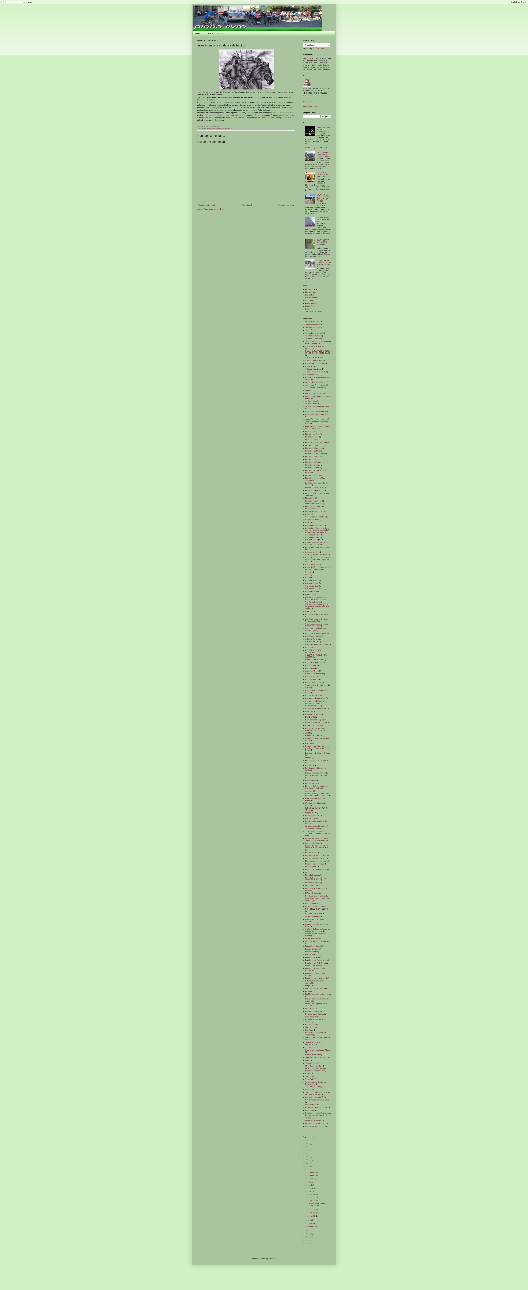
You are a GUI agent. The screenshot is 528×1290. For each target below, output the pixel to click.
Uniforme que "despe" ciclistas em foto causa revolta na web (318, 1114)
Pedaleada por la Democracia (316, 978)
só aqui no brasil (311, 1063)
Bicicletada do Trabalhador (315, 462)
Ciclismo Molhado (312, 591)
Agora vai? (309, 391)
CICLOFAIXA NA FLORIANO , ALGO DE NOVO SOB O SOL (324, 263)
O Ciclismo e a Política (313, 914)
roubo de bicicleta (312, 1017)
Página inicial (247, 205)
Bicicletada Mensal (312, 468)
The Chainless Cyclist (313, 312)
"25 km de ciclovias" (312, 322)
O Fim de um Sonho (312, 917)
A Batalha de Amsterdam (314, 358)
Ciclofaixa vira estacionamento (316, 645)
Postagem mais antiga (286, 205)
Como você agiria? (312, 706)
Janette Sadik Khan (312, 829)
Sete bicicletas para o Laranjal (316, 1058)
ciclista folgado (310, 594)
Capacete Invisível (312, 552)
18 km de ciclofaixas (312, 336)
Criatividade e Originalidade (315, 709)
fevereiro (311, 1226)
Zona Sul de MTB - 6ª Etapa (315, 1126)
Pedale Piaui (310, 306)
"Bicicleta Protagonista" (314, 327)
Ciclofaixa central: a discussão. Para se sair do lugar (316, 625)
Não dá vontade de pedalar (315, 896)
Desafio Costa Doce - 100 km (316, 723)
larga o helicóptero (312, 843)
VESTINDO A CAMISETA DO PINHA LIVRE (322, 175)
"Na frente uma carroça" (314, 333)
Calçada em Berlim (312, 520)
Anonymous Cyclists (310, 106)
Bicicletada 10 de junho (314, 448)
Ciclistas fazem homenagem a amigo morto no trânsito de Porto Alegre (317, 607)
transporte (309, 1090)
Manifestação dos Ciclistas (315, 858)
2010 (308, 1234)
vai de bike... (310, 1118)
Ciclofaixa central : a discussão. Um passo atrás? (317, 620)
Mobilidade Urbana (312, 875)
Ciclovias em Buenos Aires (315, 698)
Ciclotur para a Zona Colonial (316, 685)
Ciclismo (308, 577)
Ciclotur (308, 647)
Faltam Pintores (311, 780)
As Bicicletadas (311, 401)
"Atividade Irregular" (312, 325)
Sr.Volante (309, 1076)
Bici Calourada (310, 431)
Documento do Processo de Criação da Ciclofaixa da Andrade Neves (317, 748)
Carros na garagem (312, 564)
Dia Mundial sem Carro (314, 736)
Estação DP (309, 765)
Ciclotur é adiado (311, 679)
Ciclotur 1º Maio (311, 665)
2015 (308, 1160)
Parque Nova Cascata (313, 946)
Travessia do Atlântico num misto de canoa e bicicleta (317, 1093)
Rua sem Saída (311, 1024)
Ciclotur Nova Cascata (313, 682)
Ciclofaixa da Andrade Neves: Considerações (316, 630)
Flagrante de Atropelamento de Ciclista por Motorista (316, 787)
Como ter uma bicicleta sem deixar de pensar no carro (315, 702)
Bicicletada (208, 33)
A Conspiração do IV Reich (315, 372)
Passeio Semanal (311, 955)
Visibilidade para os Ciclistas (316, 1124)
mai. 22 (313, 1194)
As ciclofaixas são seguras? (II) (316, 414)
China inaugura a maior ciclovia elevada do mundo (324, 154)
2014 (308, 1163)
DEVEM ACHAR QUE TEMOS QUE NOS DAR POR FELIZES (323, 198)
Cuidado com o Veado (313, 714)
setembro (311, 1182)
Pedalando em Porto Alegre (315, 963)
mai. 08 (313, 1213)
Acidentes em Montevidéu (315, 388)
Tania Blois (309, 1079)
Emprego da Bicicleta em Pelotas (317, 753)
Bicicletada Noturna (312, 475)
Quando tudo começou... (314, 1011)
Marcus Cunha (310, 867)
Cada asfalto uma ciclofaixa (323, 128)
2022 (308, 1141)
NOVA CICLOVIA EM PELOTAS (323, 241)
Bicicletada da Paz (312, 457)
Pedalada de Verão (312, 957)
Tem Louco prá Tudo (313, 1087)
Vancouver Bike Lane (313, 1121)
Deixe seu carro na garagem (316, 720)
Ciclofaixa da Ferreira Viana (315, 633)
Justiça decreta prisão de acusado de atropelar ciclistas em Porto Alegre (317, 834)
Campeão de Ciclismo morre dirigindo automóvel (316, 534)
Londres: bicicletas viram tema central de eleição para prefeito (316, 847)
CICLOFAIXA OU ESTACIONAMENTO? (324, 220)
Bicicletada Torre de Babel (315, 490)
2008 (308, 1240)
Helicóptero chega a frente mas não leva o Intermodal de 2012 (317, 795)
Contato (220, 33)
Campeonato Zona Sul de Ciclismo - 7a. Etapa (314, 539)
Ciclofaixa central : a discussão (316, 614)
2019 (308, 1147)
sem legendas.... (311, 1047)
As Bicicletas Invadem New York (317, 407)
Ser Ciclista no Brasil (313, 1055)
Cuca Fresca (310, 711)
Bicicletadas (309, 498)
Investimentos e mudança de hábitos (219, 128)
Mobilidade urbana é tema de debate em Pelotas (316, 879)
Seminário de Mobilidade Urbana (317, 1050)
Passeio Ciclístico (311, 949)
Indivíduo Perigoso (312, 816)
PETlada (308, 991)
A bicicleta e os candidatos (315, 363)
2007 (308, 1243)
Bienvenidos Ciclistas (313, 504)
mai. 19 (313, 1201)
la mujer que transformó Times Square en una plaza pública (316, 839)
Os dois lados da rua (313, 939)
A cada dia (309, 366)
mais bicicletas (310, 853)
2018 (308, 1150)
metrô (307, 872)
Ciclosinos (309, 301)
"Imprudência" (310, 330)
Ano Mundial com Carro (314, 393)
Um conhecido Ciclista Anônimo (317, 1100)
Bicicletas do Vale (311, 292)
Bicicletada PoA (311, 289)
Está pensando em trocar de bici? (317, 761)
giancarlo (308, 791)
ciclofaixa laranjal (311, 642)
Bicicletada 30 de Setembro (315, 454)
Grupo (317, 70)
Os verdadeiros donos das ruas (317, 941)
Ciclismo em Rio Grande (314, 589)
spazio (307, 1073)
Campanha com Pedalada (315, 525)
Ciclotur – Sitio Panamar (314, 660)
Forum (308, 70)
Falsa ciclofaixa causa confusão (317, 776)
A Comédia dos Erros (313, 369)
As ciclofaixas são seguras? (315, 411)
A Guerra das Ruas (312, 375)
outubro (311, 1179)
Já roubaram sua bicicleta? (315, 826)
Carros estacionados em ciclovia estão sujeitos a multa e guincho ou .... (317, 560)
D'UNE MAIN (310, 717)
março (310, 1223)
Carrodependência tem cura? (316, 555)
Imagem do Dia (311, 813)
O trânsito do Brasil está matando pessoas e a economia (317, 930)
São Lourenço (310, 1027)
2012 (308, 1169)
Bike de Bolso (310, 295)
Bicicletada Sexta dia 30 (314, 488)
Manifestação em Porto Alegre (316, 861)
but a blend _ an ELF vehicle (316, 511)
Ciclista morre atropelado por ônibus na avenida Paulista (316, 598)
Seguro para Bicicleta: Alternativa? (313, 1043)
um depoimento (311, 1105)
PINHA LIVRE (308, 58)
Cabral (307, 514)
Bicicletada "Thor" (311, 445)
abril (309, 1220)
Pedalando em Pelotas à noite (316, 960)
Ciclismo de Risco (312, 586)
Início (197, 33)
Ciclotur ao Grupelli (312, 671)
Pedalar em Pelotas (312, 966)
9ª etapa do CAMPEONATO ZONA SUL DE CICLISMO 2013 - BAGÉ (318, 352)
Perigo (307, 986)
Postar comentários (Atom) (214, 209)
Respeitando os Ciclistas (314, 1014)
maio (310, 1192)
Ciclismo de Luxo (311, 583)
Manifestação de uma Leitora (316, 856)
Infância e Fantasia (312, 818)
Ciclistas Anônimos (309, 102)
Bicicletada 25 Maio (312, 451)
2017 (308, 1153)
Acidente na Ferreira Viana (315, 385)
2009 (308, 1237)
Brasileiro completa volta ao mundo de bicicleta (315, 507)
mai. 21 (313, 1198)
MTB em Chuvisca (312, 893)
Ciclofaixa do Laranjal (313, 636)
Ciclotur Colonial (311, 677)
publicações (309, 1008)
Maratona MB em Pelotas (314, 864)
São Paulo (309, 1030)
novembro (312, 1175)
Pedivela (308, 309)
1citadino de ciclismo (313, 339)
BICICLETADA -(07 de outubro (316, 443)
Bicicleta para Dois (312, 434)
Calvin (307, 523)
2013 (308, 1166)
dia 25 (307, 733)
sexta (307, 1060)
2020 (308, 1144)
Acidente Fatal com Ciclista (315, 382)
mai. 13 (313, 1210)
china (307, 575)
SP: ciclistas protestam (313, 1066)
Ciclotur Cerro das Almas (314, 674)
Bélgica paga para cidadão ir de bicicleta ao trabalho (317, 427)
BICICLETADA (310, 440)
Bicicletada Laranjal (312, 465)
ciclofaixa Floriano (312, 639)
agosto (310, 1185)
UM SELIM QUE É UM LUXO (316, 148)
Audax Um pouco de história (315, 419)
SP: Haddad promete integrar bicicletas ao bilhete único (316, 1070)
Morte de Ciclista (311, 885)
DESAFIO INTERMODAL (314, 725)
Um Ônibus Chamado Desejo (316, 1108)
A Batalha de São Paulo (314, 361)
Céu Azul (308, 572)
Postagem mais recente (207, 205)
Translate (321, 49)
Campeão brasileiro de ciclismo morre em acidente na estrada (317, 529)
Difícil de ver (309, 743)
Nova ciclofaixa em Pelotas (315, 906)
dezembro (312, 1172)
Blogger (275, 1259)
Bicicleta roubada (311, 437)
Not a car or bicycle (312, 903)
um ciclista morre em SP (314, 1097)
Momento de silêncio (313, 883)
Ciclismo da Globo (312, 580)
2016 (308, 1157)
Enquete (308, 758)
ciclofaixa (308, 612)
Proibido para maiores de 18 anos (318, 994)
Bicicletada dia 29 (312, 459)
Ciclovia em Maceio (312, 695)
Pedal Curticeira (311, 303)
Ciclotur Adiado (311, 668)
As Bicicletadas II (311, 404)
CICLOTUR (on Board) (313, 663)
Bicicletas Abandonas (313, 501)
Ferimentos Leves (312, 783)
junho (310, 1188)
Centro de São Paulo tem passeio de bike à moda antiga (317, 568)
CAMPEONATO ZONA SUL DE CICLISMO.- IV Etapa (316, 543)
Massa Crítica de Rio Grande (316, 870)
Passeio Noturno (311, 952)
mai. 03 (313, 1216)
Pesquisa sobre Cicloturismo (316, 989)
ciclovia (308, 688)
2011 (308, 1231)
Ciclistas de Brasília (312, 602)
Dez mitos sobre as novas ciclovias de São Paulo (314, 729)
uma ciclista (309, 1110)
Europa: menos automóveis (315, 773)
